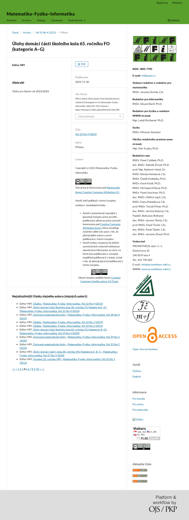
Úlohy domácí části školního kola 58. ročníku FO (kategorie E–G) (70, 307)
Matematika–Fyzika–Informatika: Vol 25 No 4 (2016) (50, 311)
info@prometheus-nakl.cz (156, 264)
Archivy (26, 20)
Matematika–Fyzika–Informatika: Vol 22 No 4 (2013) (73, 303)
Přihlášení (177, 2)
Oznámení (57, 20)
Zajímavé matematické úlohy (49, 314)
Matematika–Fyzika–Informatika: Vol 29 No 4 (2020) (50, 333)
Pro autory (138, 404)
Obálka (37, 303)
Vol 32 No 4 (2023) (46, 32)
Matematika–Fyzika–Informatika (41, 13)
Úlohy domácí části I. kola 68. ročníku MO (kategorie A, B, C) (67, 351)
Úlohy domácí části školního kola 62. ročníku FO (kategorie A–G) (70, 329)
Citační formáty (86, 116)
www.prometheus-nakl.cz (156, 269)
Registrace (162, 2)
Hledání (175, 20)
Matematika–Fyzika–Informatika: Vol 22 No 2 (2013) (73, 325)
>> (43, 369)
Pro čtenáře (139, 398)
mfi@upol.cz (148, 75)
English (137, 376)
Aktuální (11, 20)
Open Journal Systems (145, 349)
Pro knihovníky (140, 409)
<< (13, 369)
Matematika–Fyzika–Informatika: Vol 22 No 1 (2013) (73, 322)
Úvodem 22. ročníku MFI (47, 359)
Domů (15, 32)
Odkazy (41, 20)
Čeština (137, 370)
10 (37, 369)
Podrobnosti (75, 20)
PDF (83, 64)
